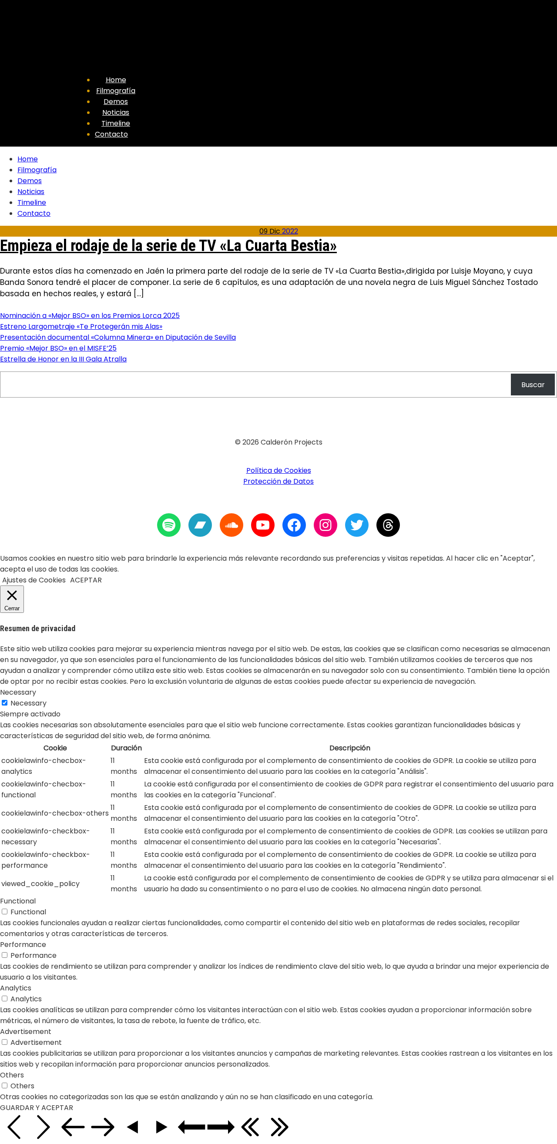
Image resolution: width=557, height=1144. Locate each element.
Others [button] (12, 1075)
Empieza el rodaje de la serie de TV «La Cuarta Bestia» (168, 246)
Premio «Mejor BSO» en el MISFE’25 (58, 348)
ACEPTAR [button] (86, 580)
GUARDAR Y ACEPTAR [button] (36, 1108)
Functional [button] (18, 901)
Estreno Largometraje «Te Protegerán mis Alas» (81, 326)
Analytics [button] (15, 988)
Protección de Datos (278, 481)
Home (116, 80)
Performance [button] (23, 945)
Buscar (533, 385)
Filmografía (115, 91)
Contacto (111, 134)
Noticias (115, 112)
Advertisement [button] (25, 1032)
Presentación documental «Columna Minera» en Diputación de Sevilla (118, 337)
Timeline (115, 123)
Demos (116, 102)
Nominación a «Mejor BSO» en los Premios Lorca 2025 (90, 316)
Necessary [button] (18, 692)
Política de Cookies (278, 470)
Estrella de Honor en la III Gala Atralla (63, 359)
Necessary (28, 703)
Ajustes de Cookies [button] (34, 580)
